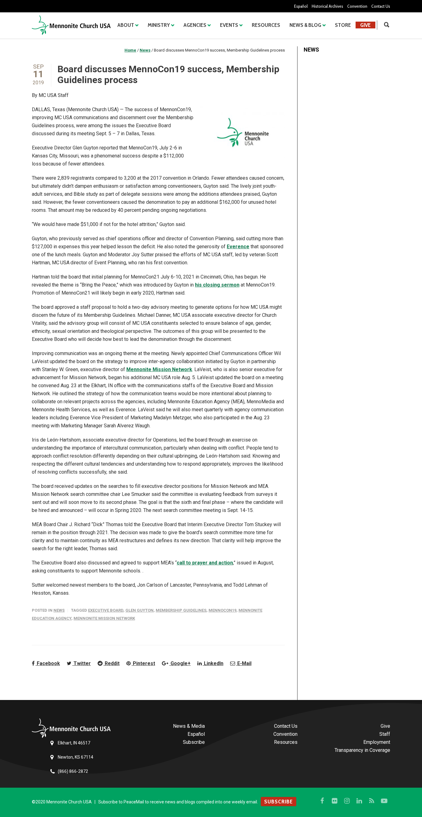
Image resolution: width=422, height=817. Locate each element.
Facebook (48, 663)
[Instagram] (347, 801)
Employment (376, 742)
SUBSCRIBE (278, 801)
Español (301, 6)
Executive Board (105, 610)
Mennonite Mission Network (159, 369)
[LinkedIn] (359, 801)
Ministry (159, 25)
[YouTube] (384, 801)
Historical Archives (327, 6)
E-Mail (243, 663)
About (125, 25)
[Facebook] (322, 801)
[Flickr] (334, 801)
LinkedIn (213, 663)
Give (365, 25)
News (59, 610)
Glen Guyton (139, 610)
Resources (266, 25)
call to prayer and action (205, 563)
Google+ (180, 663)
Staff (384, 734)
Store (343, 25)
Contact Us (380, 6)
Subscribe (194, 742)
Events (229, 25)
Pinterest (143, 663)
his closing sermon (217, 285)
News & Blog (305, 25)
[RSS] (371, 801)
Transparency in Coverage (362, 750)
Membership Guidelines (181, 610)
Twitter (81, 663)
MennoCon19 (222, 610)
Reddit (111, 663)
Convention (357, 6)
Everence (238, 246)
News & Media (189, 726)
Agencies (195, 25)
